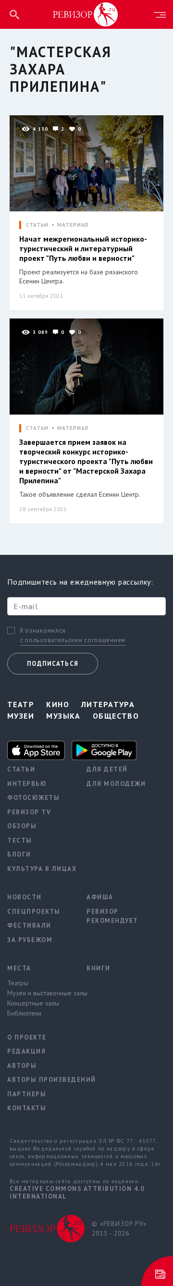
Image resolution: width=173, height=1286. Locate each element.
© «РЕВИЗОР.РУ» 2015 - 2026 (119, 1228)
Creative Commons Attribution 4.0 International (77, 1192)
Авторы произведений (39, 1080)
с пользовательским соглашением (72, 640)
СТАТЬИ (37, 225)
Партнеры (26, 1094)
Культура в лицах (39, 869)
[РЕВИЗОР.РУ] (85, 14)
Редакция (26, 1051)
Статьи (21, 769)
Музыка (63, 716)
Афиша (99, 897)
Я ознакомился (43, 630)
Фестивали (29, 925)
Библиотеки (24, 1013)
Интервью (27, 784)
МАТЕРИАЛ (72, 225)
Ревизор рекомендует (112, 916)
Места (19, 968)
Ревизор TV (29, 812)
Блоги (19, 854)
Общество (116, 716)
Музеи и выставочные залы (39, 993)
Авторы (22, 1066)
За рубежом (29, 940)
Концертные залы (33, 1003)
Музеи (20, 716)
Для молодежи (116, 784)
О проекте (27, 1037)
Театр (20, 704)
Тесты (19, 840)
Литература (108, 704)
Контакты (26, 1108)
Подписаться (52, 664)
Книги (98, 968)
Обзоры (22, 826)
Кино (57, 704)
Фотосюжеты (33, 798)
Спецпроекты (34, 911)
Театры (17, 983)
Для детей (107, 769)
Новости (24, 897)
